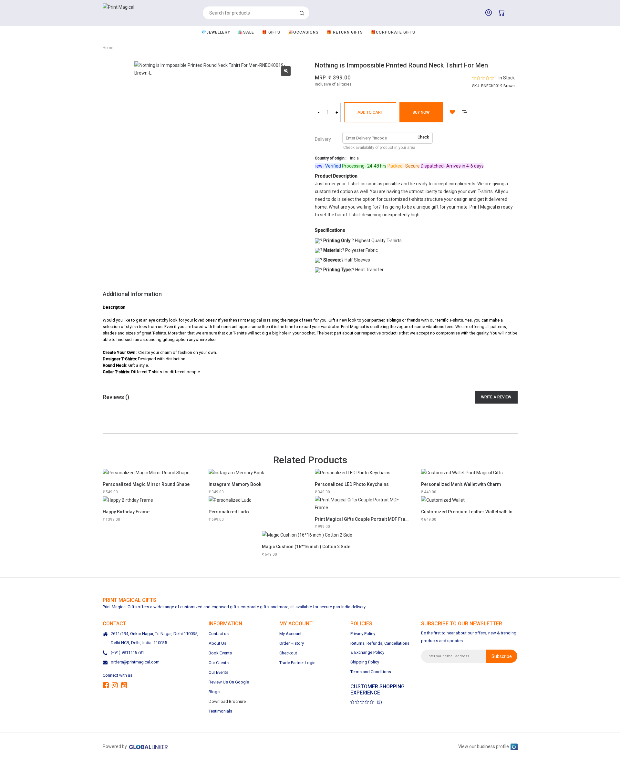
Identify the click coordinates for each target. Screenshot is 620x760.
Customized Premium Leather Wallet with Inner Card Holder (484, 511)
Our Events (218, 672)
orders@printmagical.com (135, 662)
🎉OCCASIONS (303, 32)
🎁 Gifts (271, 32)
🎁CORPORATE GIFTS (393, 32)
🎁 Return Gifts (344, 32)
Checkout (288, 653)
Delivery (323, 139)
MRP (320, 78)
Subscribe (501, 656)
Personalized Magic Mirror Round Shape (146, 484)
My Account (290, 633)
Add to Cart (370, 112)
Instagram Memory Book (235, 484)
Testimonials (220, 711)
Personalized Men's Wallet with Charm (461, 484)
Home (108, 48)
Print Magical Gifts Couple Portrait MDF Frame (363, 519)
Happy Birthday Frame (126, 511)
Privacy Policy (362, 633)
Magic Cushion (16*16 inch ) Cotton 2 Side (306, 546)
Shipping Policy (364, 662)
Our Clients (219, 662)
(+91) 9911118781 (127, 652)
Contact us (219, 633)
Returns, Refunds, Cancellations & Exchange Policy (379, 648)
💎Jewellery (215, 32)
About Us (217, 643)
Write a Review (496, 397)
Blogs (214, 691)
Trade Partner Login (297, 662)
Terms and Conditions (370, 671)
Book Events (220, 653)
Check (423, 137)
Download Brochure (227, 701)
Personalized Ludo (229, 511)
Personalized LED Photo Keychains (352, 484)
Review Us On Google (229, 682)
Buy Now (421, 112)
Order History (291, 643)
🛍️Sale (246, 32)
